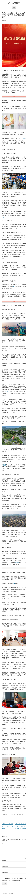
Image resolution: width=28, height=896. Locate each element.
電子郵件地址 (5, 866)
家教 (14, 583)
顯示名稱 (4, 860)
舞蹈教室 (17, 562)
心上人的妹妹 (14, 3)
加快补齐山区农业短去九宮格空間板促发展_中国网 (7, 826)
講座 (4, 217)
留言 (3, 843)
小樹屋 (4, 465)
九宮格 (23, 138)
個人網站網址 (5, 872)
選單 (14, 7)
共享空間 (6, 391)
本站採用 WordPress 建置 (7, 893)
